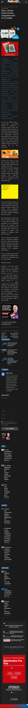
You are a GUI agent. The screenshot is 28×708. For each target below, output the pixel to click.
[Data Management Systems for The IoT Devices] (2, 589)
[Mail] (13, 648)
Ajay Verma (9, 373)
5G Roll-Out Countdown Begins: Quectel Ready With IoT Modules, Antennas (7, 516)
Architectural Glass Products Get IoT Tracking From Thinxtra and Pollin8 (7, 553)
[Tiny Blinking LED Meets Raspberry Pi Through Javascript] (2, 571)
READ (14, 699)
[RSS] (15, 648)
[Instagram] (11, 648)
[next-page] (4, 368)
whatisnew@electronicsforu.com (17, 647)
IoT (8, 322)
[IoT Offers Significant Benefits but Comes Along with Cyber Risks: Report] (2, 465)
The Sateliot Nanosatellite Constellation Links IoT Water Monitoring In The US (12, 361)
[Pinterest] (14, 648)
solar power (15, 166)
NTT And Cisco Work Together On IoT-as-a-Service (7, 491)
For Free (10, 674)
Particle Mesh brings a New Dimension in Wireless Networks (7, 607)
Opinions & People (8, 6)
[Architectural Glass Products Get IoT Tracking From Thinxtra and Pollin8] (2, 547)
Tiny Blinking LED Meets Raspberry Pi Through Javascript (7, 577)
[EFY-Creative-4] (14, 707)
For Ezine (14, 678)
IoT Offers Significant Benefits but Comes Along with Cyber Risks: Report (7, 472)
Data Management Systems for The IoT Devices (7, 592)
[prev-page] (2, 368)
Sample (10, 673)
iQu (11, 322)
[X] (10, 23)
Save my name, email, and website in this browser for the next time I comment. (9, 423)
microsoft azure (5, 324)
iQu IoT (14, 322)
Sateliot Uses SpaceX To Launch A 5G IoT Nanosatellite (12, 344)
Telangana (15, 293)
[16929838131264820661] (9, 198)
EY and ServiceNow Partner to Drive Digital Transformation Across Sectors (8, 455)
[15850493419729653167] (9, 55)
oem (10, 324)
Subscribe (18, 673)
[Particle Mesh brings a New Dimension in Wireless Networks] (2, 601)
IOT (8, 87)
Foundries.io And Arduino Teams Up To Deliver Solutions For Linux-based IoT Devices (7, 535)
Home (2, 6)
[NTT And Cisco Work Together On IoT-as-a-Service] (2, 485)
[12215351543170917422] (9, 318)
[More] (13, 23)
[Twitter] (16, 648)
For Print (17, 674)
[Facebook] (7, 23)
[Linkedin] (12, 648)
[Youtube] (17, 648)
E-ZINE (15, 699)
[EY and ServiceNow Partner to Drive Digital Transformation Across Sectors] (2, 450)
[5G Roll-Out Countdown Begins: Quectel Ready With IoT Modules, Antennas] (2, 509)
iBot (6, 322)
